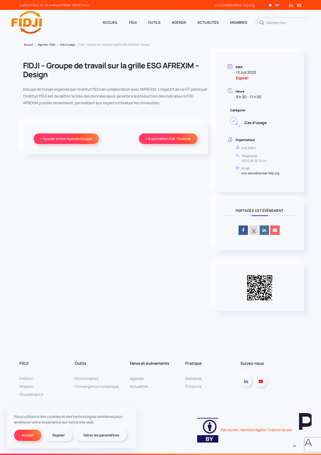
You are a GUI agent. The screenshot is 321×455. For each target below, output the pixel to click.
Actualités (208, 22)
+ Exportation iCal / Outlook (168, 138)
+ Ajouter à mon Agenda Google (66, 138)
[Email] (275, 230)
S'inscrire (193, 386)
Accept (28, 435)
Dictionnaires (86, 378)
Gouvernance (31, 394)
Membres (193, 378)
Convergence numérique (97, 386)
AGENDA (179, 22)
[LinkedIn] (264, 230)
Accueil (28, 44)
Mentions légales (253, 430)
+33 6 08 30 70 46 (254, 161)
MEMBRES (238, 22)
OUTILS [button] (154, 22)
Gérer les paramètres (101, 435)
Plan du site (229, 430)
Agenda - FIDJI (46, 44)
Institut (26, 378)
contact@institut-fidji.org (234, 5)
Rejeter (58, 435)
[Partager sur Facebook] (243, 230)
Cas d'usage (67, 44)
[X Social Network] (253, 230)
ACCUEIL (110, 22)
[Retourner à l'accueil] (27, 22)
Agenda (137, 378)
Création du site (280, 430)
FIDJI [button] (133, 22)
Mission (26, 386)
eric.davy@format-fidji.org (260, 173)
